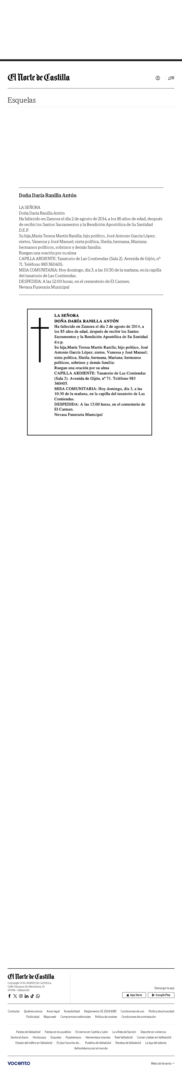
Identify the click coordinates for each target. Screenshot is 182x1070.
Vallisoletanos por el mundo (91, 1048)
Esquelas (22, 100)
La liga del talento (156, 1043)
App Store (136, 995)
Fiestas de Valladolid (28, 1032)
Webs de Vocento (161, 1063)
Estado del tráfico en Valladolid (33, 1043)
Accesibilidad (72, 1011)
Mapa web (50, 1017)
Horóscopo (39, 1037)
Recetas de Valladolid (128, 1043)
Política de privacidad (161, 1011)
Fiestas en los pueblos (58, 1032)
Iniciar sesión (158, 78)
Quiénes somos (33, 1011)
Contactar (14, 1011)
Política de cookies (106, 1017)
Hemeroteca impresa (98, 1037)
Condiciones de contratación (138, 1017)
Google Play (163, 995)
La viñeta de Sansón (124, 1032)
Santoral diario (19, 1037)
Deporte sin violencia (153, 1032)
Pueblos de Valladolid (98, 1043)
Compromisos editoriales (75, 1017)
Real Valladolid (124, 1037)
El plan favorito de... (69, 1043)
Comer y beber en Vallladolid (154, 1037)
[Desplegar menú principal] (171, 78)
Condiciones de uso (132, 1011)
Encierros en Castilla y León (91, 1032)
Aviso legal (53, 1011)
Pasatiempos (73, 1037)
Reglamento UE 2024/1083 (100, 1011)
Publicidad (32, 1017)
